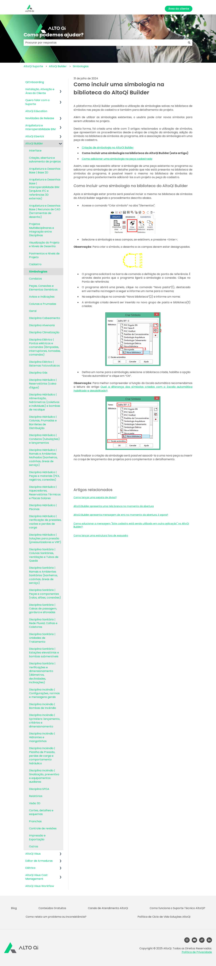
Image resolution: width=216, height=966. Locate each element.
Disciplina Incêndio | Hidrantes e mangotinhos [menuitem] (42, 737)
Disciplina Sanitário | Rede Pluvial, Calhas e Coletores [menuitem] (43, 623)
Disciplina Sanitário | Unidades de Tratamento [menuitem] (42, 638)
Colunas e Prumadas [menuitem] (42, 304)
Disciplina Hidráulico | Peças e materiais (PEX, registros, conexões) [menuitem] (44, 476)
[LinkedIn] (209, 940)
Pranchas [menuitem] (35, 821)
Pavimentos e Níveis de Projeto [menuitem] (44, 255)
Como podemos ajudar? (54, 35)
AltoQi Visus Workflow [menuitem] (39, 886)
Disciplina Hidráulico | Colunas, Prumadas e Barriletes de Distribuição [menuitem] (43, 422)
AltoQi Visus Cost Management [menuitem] (36, 877)
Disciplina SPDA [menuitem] (39, 789)
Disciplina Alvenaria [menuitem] (42, 325)
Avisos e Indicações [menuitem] (42, 297)
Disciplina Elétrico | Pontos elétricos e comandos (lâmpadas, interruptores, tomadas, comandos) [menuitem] (45, 347)
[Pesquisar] (189, 42)
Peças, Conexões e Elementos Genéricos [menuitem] (43, 288)
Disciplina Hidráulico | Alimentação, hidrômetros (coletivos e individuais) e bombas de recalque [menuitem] (44, 402)
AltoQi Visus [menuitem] (33, 854)
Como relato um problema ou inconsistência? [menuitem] (56, 917)
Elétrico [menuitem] (30, 868)
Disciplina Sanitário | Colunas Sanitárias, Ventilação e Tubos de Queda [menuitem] (43, 555)
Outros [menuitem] (33, 846)
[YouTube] (194, 940)
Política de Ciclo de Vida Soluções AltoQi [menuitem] (164, 917)
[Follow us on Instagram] (187, 940)
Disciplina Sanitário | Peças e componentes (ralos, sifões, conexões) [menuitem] (45, 594)
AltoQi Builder (58, 66)
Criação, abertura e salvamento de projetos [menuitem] (45, 159)
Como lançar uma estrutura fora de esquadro (101, 535)
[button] (60, 89)
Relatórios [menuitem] (35, 796)
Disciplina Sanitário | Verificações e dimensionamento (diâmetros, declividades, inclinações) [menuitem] (42, 673)
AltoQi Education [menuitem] (36, 111)
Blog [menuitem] (14, 908)
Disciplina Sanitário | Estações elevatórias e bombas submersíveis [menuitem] (44, 652)
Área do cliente (178, 9)
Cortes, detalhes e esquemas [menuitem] (41, 812)
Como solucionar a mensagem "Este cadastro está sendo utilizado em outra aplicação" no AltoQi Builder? (131, 525)
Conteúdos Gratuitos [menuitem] (52, 908)
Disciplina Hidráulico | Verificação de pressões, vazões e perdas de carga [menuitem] (45, 521)
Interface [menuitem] (35, 150)
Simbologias (81, 66)
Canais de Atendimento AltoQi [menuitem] (108, 908)
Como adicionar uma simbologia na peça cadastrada (117, 159)
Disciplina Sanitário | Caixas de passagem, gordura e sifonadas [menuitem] (43, 608)
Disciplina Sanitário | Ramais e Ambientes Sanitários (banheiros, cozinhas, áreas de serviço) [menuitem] (43, 575)
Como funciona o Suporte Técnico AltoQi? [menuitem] (177, 908)
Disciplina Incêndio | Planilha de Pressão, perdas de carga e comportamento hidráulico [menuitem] (42, 755)
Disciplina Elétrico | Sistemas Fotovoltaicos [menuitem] (44, 363)
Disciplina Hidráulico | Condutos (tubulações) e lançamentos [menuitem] (44, 439)
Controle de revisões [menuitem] (43, 828)
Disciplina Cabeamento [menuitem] (44, 318)
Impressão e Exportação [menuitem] (37, 837)
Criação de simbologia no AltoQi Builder (108, 147)
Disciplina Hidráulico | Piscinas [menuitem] (43, 507)
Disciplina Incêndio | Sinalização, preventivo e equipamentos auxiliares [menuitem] (44, 776)
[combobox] (105, 42)
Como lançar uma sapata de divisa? (95, 497)
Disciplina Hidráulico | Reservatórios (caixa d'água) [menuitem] (43, 383)
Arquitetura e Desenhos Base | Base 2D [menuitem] (44, 170)
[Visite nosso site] (202, 940)
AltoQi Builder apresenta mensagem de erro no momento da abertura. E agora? (121, 514)
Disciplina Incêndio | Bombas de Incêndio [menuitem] (42, 706)
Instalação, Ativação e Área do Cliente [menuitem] (39, 91)
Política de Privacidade (197, 952)
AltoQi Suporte (33, 66)
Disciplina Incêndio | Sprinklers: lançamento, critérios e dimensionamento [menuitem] (44, 720)
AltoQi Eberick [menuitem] (34, 136)
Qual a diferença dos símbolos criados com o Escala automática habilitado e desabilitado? (133, 388)
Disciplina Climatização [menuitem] (44, 332)
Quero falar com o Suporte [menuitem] (37, 102)
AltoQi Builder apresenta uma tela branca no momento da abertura (114, 506)
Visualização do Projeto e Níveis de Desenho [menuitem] (44, 244)
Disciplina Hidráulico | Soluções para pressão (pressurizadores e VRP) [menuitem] (45, 538)
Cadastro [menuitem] (35, 264)
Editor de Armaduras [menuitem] (39, 861)
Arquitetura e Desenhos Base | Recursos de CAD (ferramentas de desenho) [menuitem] (44, 211)
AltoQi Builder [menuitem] (34, 143)
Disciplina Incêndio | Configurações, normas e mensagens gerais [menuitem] (44, 693)
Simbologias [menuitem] (38, 271)
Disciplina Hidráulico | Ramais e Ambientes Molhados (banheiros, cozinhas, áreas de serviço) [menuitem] (43, 457)
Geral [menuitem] (32, 311)
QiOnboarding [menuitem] (34, 82)
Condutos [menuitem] (35, 279)
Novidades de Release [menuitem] (39, 118)
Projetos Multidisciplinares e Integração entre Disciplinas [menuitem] (41, 229)
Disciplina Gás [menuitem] (38, 373)
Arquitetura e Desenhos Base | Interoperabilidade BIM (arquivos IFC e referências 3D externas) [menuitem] (44, 189)
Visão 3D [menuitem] (34, 803)
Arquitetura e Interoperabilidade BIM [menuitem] (40, 127)
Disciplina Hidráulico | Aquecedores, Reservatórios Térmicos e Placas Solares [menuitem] (45, 492)
